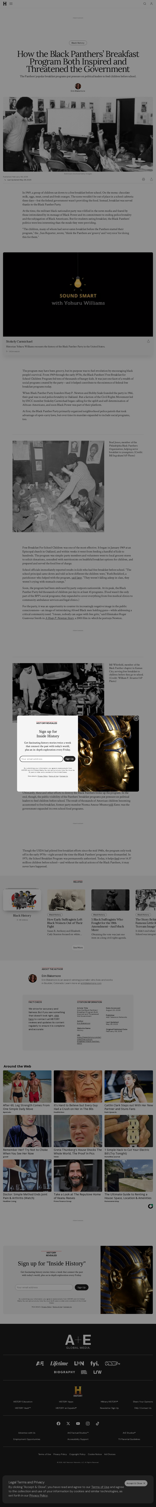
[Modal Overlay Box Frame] (78, 754)
